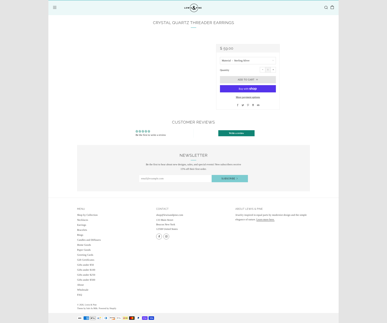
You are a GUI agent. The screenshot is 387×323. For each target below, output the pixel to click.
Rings (80, 234)
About (80, 284)
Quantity (224, 70)
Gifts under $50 (85, 264)
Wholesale (82, 289)
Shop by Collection (87, 215)
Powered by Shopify (107, 308)
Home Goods (84, 244)
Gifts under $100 (86, 269)
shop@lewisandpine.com (169, 215)
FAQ (79, 294)
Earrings (81, 224)
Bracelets (82, 229)
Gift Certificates (85, 259)
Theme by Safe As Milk (87, 308)
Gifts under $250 (86, 274)
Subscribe (228, 178)
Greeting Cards (85, 254)
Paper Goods (84, 249)
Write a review (236, 133)
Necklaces (82, 220)
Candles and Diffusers (89, 239)
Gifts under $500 (86, 279)
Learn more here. (265, 219)
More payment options (248, 97)
